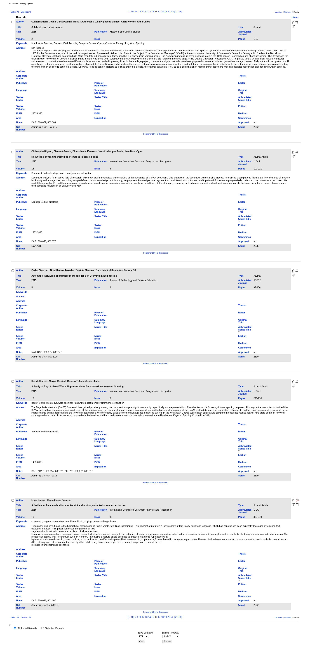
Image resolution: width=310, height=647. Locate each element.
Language (21, 90)
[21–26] (178, 11)
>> (172, 11)
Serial (241, 127)
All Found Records (27, 628)
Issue (97, 39)
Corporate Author (21, 77)
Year (18, 31)
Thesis (242, 75)
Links (295, 17)
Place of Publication (100, 84)
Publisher (21, 83)
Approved (243, 122)
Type (240, 27)
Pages (241, 39)
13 (146, 11)
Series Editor (19, 98)
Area (18, 118)
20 (169, 11)
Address (20, 71)
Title (18, 27)
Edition (242, 106)
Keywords (21, 43)
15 (152, 11)
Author (20, 21)
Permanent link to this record (155, 134)
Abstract (20, 48)
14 (149, 11)
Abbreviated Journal (245, 33)
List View (278, 12)
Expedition (100, 118)
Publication (100, 31)
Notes (19, 122)
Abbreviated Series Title (245, 98)
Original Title (242, 91)
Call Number (20, 128)
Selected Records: (54, 628)
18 (162, 11)
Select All (15, 12)
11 (139, 11)
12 (143, 11)
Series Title (100, 97)
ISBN (97, 113)
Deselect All (26, 12)
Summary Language (99, 91)
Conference (244, 118)
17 (159, 11)
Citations (287, 12)
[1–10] (131, 11)
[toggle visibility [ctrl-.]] (10, 626)
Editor (241, 83)
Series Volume (20, 107)
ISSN (19, 113)
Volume (20, 39)
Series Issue (97, 107)
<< (136, 11)
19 (165, 11)
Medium (242, 113)
